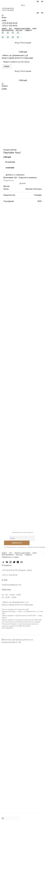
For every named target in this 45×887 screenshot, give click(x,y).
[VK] (6, 563)
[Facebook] (17, 563)
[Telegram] (3, 563)
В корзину (10, 168)
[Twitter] (14, 563)
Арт (15, 178)
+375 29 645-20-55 (8, 8)
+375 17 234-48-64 (8, 10)
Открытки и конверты (28, 178)
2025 (39, 201)
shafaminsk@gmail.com (11, 585)
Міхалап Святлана (34, 189)
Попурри (38, 195)
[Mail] (21, 563)
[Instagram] (10, 563)
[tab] (22, 184)
